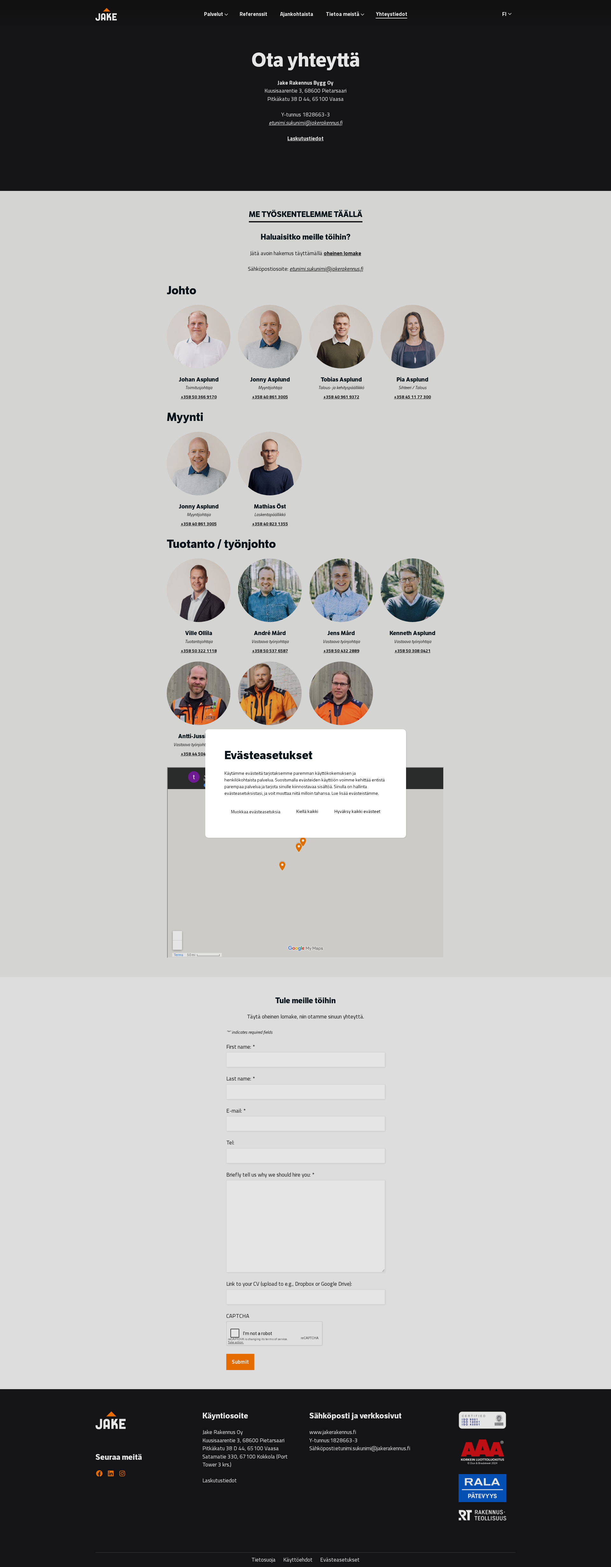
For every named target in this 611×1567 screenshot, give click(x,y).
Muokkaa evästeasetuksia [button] (255, 811)
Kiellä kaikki (307, 811)
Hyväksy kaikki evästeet (357, 811)
